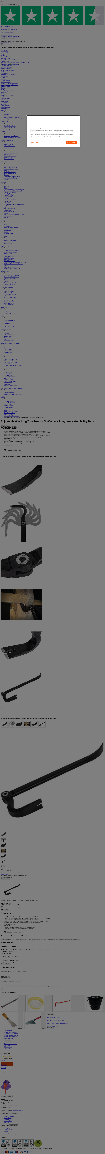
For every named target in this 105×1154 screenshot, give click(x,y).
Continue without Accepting (72, 123)
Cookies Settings (34, 142)
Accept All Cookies (71, 142)
